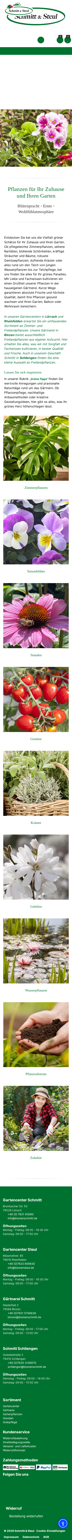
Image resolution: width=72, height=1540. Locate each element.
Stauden (8, 1418)
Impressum (11, 1536)
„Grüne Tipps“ (39, 379)
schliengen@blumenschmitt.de (27, 1366)
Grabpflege (10, 1422)
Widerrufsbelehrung (15, 1438)
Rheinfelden (13, 321)
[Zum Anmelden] (40, 39)
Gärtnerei (8, 1410)
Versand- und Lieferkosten (19, 1446)
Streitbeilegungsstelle (16, 1442)
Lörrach (51, 316)
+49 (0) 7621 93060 (21, 1214)
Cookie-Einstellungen (50, 1530)
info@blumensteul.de (21, 1267)
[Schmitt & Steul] (36, 14)
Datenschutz (31, 1536)
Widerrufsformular (14, 1450)
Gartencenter (11, 1406)
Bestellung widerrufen (26, 1516)
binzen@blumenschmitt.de (24, 1317)
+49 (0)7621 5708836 (22, 1313)
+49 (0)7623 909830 (21, 1263)
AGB (46, 1536)
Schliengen (28, 358)
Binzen (9, 335)
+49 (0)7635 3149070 (22, 1362)
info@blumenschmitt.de (22, 1218)
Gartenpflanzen (12, 1414)
